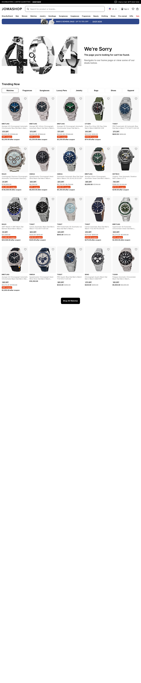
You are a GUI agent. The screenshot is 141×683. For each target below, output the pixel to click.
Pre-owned (122, 16)
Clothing (104, 16)
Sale (137, 16)
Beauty (96, 16)
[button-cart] (137, 9)
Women (24, 16)
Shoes (113, 16)
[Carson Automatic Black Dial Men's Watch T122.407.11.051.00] (53, 199)
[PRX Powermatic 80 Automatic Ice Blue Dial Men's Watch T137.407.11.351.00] (81, 199)
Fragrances (86, 16)
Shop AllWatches (70, 301)
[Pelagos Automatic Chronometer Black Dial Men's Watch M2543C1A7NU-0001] (136, 249)
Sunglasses (63, 16)
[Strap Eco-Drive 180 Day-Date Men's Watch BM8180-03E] (108, 99)
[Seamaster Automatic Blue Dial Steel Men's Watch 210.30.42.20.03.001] (81, 149)
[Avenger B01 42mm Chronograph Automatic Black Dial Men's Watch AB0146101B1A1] (53, 99)
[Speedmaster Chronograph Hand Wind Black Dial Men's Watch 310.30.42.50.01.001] (53, 149)
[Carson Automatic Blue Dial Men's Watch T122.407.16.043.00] (108, 199)
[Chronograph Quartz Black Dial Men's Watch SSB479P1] (108, 249)
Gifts (131, 16)
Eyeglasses (75, 16)
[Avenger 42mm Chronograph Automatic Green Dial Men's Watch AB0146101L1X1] (108, 149)
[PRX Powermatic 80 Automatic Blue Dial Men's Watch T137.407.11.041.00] (136, 99)
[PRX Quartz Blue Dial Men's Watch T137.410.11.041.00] (81, 249)
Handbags (52, 16)
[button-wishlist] (133, 9)
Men (17, 16)
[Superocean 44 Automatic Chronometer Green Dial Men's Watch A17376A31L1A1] (136, 199)
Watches (33, 16)
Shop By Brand (7, 16)
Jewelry (43, 16)
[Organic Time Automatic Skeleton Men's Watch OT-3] (136, 149)
